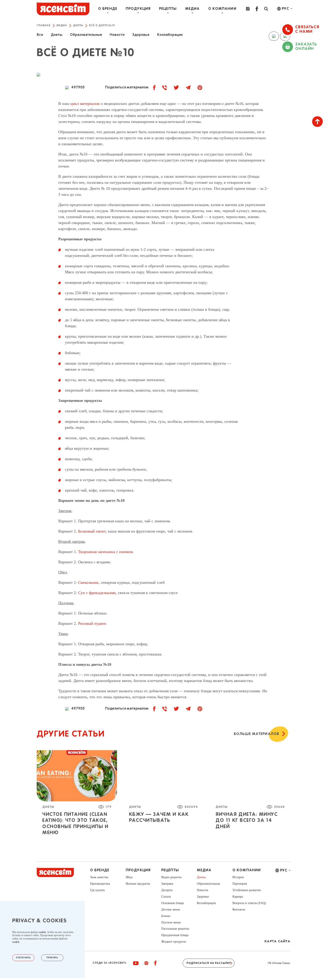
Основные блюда (172, 903)
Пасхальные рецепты (175, 928)
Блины (165, 916)
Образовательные (208, 883)
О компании (222, 8)
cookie (42, 932)
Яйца (129, 877)
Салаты (166, 896)
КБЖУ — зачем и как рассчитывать (159, 817)
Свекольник (88, 582)
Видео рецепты (171, 877)
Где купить (97, 890)
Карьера (237, 896)
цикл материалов (85, 103)
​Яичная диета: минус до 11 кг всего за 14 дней (247, 820)
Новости (202, 890)
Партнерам (239, 883)
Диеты (48, 807)
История (238, 877)
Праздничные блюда (174, 935)
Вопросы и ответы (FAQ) (249, 903)
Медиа (192, 8)
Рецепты (168, 8)
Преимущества (100, 883)
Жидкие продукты (173, 941)
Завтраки (167, 883)
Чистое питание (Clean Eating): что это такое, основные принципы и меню (75, 823)
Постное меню (171, 922)
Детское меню (170, 909)
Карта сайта (277, 941)
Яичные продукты (138, 883)
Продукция (138, 8)
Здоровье (203, 896)
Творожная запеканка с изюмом (105, 551)
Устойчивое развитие (246, 890)
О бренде (107, 8)
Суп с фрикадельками (97, 592)
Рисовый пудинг (92, 623)
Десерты (166, 890)
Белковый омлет (92, 531)
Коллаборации (206, 903)
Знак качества (99, 877)
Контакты (238, 909)
